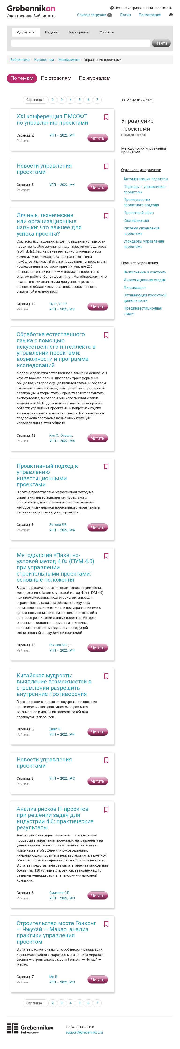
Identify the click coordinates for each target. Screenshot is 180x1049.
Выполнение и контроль (145, 272)
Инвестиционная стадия (145, 280)
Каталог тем (44, 60)
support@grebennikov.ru (84, 1032)
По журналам (95, 78)
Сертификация (136, 220)
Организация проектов (141, 170)
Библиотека (20, 60)
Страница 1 (35, 100)
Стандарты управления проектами (144, 244)
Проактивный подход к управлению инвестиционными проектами (47, 475)
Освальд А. (69, 435)
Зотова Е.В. (58, 525)
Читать (97, 138)
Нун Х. (54, 435)
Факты (106, 32)
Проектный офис (139, 213)
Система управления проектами (142, 231)
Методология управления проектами (143, 150)
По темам (22, 78)
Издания (52, 32)
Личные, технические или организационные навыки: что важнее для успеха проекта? (49, 224)
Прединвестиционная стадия (143, 311)
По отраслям (56, 78)
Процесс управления (139, 263)
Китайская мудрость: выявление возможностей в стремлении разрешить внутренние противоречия (54, 684)
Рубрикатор (26, 32)
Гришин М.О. (58, 645)
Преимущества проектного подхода (141, 202)
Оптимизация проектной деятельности (145, 298)
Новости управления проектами (44, 169)
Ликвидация (135, 287)
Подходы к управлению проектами (145, 189)
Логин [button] (125, 15)
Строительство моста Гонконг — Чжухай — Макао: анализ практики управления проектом (56, 932)
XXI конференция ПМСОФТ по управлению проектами (52, 119)
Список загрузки (93, 15)
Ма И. (53, 977)
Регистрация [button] (150, 15)
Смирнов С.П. (59, 893)
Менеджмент (69, 60)
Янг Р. (63, 304)
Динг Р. (55, 729)
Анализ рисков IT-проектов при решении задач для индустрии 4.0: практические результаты (55, 818)
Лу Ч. (53, 304)
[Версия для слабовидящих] (171, 15)
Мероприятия (79, 32)
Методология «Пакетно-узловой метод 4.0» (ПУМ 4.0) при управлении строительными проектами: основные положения (55, 567)
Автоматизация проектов (146, 179)
